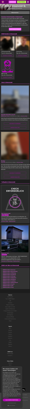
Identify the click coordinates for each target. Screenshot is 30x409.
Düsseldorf (10, 336)
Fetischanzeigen (10, 353)
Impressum (10, 302)
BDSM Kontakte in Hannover (9, 269)
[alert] (11, 387)
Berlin (10, 328)
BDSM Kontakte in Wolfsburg (9, 279)
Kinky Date (3, 162)
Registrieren (21, 1)
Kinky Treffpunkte (5, 214)
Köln (10, 340)
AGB (10, 300)
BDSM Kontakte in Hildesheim (9, 277)
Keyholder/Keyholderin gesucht (8, 114)
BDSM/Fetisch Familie (5, 116)
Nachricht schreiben (7, 55)
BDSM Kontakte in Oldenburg (9, 273)
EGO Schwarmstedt (5, 213)
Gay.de (10, 364)
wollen (14, 306)
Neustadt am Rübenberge (7, 261)
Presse (10, 320)
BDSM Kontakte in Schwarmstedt (9, 34)
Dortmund (10, 338)
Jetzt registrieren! (15, 29)
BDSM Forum (10, 351)
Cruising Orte (4, 254)
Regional (10, 326)
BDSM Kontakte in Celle (8, 285)
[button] (12, 405)
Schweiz (10, 346)
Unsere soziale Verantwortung (10, 318)
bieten (9, 306)
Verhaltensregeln (10, 312)
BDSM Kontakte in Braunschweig (10, 271)
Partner (8, 361)
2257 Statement (10, 314)
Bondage (3, 161)
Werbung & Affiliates (10, 316)
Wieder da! (12, 1)
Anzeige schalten (15, 127)
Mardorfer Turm (5, 253)
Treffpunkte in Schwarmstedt (8, 182)
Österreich (10, 344)
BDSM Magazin (12, 298)
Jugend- (6, 308)
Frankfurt (10, 334)
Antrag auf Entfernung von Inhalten (10, 310)
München (10, 332)
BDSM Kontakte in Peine (8, 287)
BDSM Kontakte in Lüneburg (9, 280)
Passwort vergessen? (10, 304)
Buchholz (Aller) (24, 116)
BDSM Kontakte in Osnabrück (9, 274)
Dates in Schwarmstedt (6, 82)
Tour (6, 298)
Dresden (10, 342)
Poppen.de (10, 362)
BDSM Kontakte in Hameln (9, 284)
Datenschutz (12, 308)
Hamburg (10, 330)
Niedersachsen (12, 221)
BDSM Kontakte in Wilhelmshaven (10, 282)
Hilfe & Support (10, 296)
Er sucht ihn (10, 355)
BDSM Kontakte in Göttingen (9, 276)
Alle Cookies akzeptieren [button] (12, 400)
